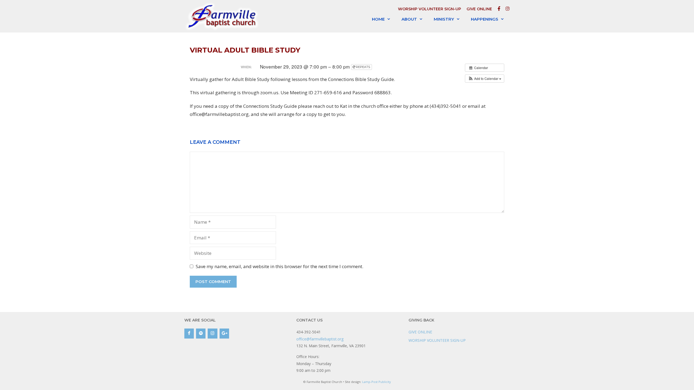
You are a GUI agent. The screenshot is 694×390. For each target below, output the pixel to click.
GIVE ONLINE (479, 8)
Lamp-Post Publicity (376, 382)
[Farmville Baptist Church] (223, 16)
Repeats (363, 67)
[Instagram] (212, 333)
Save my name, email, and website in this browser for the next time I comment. (279, 266)
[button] (484, 78)
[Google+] (224, 333)
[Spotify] (200, 333)
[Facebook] (189, 333)
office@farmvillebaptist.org (319, 339)
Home (378, 19)
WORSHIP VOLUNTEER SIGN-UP (429, 8)
